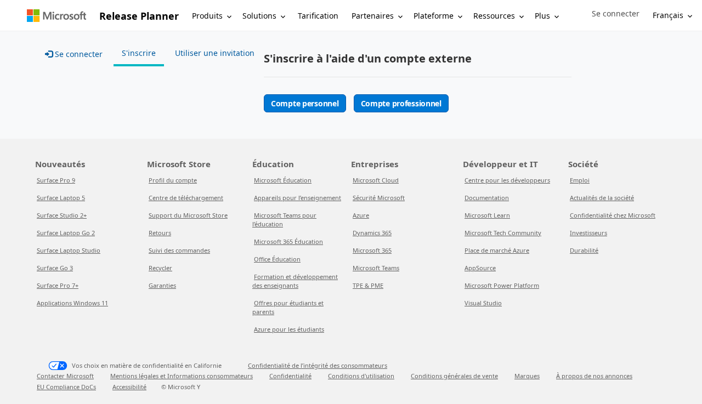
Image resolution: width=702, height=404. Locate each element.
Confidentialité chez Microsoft (612, 215)
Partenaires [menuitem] (373, 15)
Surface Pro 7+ (57, 285)
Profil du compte (173, 180)
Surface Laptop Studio (68, 250)
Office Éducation (277, 259)
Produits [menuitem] (207, 15)
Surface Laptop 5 (61, 198)
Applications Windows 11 (72, 303)
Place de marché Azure (497, 250)
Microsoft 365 (372, 250)
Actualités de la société (602, 198)
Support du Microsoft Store (188, 215)
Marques (527, 376)
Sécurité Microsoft (379, 198)
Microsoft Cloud (376, 180)
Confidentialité (290, 376)
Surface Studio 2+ (62, 215)
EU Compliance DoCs (66, 387)
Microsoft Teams (376, 268)
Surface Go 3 (55, 268)
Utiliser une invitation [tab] (214, 53)
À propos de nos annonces (594, 376)
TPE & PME (368, 285)
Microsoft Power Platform (502, 285)
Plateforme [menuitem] (434, 15)
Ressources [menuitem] (494, 15)
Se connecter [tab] (78, 54)
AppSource (480, 268)
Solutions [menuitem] (259, 15)
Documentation (487, 198)
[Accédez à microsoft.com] (56, 15)
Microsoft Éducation (283, 180)
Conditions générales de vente (454, 376)
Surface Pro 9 (56, 180)
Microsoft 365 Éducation (288, 241)
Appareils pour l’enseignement (297, 198)
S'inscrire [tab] (139, 53)
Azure (361, 215)
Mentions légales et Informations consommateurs (181, 376)
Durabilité (584, 250)
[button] (615, 14)
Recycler (160, 268)
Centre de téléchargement (186, 198)
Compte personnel (305, 103)
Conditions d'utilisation (361, 376)
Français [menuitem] (668, 15)
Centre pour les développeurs (507, 180)
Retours (160, 233)
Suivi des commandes (179, 250)
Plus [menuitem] (542, 15)
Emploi (580, 180)
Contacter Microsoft (65, 376)
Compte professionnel (401, 103)
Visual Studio (483, 303)
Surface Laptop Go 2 (66, 233)
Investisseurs (588, 233)
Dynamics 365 (372, 233)
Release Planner (139, 15)
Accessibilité (129, 387)
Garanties (162, 285)
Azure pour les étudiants (289, 329)
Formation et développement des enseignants (295, 280)
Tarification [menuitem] (318, 15)
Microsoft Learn (487, 215)
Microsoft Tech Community (503, 233)
